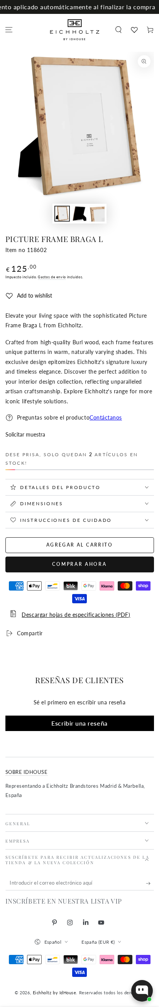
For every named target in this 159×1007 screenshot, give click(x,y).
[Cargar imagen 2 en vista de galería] (79, 214)
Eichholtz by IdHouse (54, 992)
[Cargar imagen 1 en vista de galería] (62, 214)
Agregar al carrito (79, 545)
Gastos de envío (52, 277)
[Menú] (9, 30)
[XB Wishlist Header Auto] (134, 30)
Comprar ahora (79, 564)
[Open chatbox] (142, 991)
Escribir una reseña (79, 723)
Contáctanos (106, 418)
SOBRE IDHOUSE (26, 772)
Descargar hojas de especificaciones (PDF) (76, 615)
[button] (118, 30)
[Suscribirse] (150, 883)
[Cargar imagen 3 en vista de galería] (97, 214)
